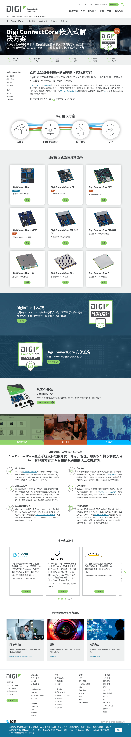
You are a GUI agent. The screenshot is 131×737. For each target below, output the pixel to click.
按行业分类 (35, 678)
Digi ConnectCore (39, 17)
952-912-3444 (11, 688)
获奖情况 (106, 681)
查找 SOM (64, 21)
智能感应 (34, 713)
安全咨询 (10, 694)
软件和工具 (37, 60)
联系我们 (113, 4)
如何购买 (103, 4)
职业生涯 (106, 684)
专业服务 (58, 684)
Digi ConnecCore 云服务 (107, 492)
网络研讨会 (83, 702)
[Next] (124, 573)
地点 (105, 699)
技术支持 (114, 60)
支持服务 (58, 704)
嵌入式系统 (28, 17)
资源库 (81, 693)
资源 (102, 11)
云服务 (76, 60)
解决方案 (73, 11)
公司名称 (118, 11)
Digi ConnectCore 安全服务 (45, 515)
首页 (8, 17)
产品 (83, 11)
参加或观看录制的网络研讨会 (20, 656)
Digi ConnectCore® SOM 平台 (40, 85)
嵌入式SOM (16, 60)
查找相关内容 (95, 656)
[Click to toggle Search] (122, 4)
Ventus (33, 716)
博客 (92, 4)
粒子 (32, 709)
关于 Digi (106, 678)
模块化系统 (31, 21)
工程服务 (10, 100)
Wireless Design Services (69, 91)
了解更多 (21, 321)
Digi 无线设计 (113, 474)
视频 (80, 699)
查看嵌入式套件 (44, 402)
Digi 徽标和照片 (85, 684)
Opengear (34, 706)
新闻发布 (106, 709)
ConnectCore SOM (30, 472)
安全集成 (95, 60)
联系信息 (10, 682)
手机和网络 (59, 681)
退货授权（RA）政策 (63, 695)
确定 (118, 730)
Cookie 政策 (63, 730)
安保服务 (10, 96)
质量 (105, 712)
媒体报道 (106, 702)
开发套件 (54, 21)
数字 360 (34, 692)
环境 (105, 687)
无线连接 (57, 60)
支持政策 (58, 701)
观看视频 (52, 656)
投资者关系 (107, 693)
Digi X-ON (34, 698)
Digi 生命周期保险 (37, 695)
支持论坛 (58, 698)
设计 (105, 91)
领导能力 (106, 696)
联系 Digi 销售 (12, 691)
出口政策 (106, 690)
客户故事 (82, 681)
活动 (80, 687)
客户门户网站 (60, 692)
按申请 (33, 681)
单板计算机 (43, 21)
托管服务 (92, 11)
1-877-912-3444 (12, 685)
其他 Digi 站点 (108, 706)
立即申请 (51, 362)
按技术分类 (35, 684)
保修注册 (58, 708)
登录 (97, 4)
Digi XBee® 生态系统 (101, 515)
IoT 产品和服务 (17, 17)
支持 (109, 11)
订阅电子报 (12, 700)
